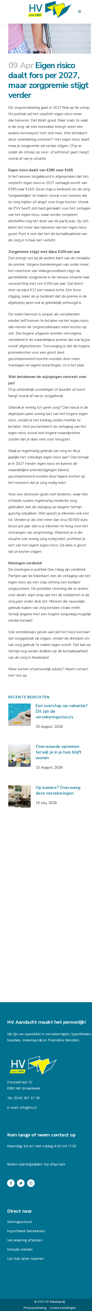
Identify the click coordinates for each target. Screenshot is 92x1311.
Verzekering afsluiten (24, 1240)
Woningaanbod (19, 1222)
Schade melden (20, 1249)
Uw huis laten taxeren (25, 1259)
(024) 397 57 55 (27, 1098)
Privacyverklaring (34, 1308)
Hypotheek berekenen (26, 1231)
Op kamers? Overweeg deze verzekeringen (58, 790)
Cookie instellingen (63, 1308)
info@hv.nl (28, 1108)
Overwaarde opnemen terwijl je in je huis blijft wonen (58, 752)
